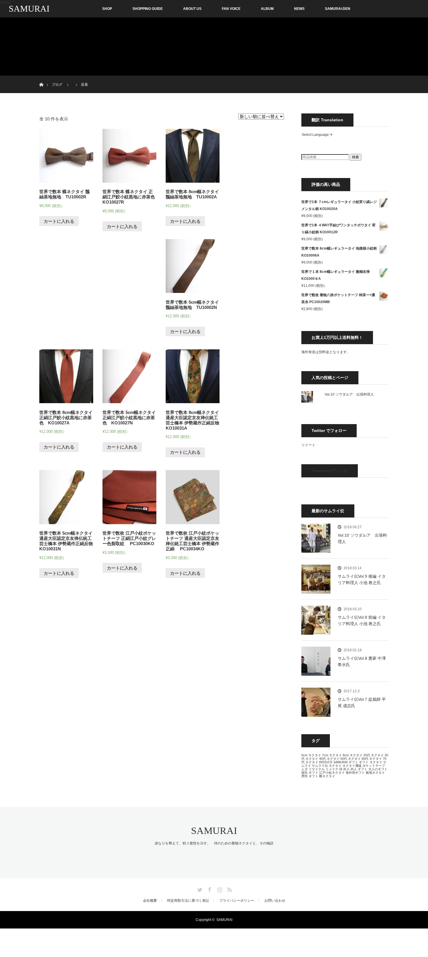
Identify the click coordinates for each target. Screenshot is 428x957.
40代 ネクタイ (329, 758)
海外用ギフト (355, 772)
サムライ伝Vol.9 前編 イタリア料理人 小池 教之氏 (362, 620)
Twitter (199, 888)
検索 (355, 157)
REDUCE (326, 762)
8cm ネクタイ (352, 755)
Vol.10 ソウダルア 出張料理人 (349, 394)
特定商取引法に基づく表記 (188, 900)
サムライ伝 (320, 765)
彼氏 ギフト (309, 772)
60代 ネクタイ (372, 758)
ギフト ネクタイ (370, 762)
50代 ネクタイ (350, 758)
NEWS (299, 9)
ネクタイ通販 (352, 765)
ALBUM (267, 9)
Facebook (209, 888)
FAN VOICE (231, 9)
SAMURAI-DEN (337, 9)
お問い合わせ (274, 900)
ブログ (57, 85)
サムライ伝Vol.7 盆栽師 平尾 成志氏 (362, 702)
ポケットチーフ (373, 765)
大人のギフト (378, 769)
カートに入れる (59, 221)
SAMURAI (29, 8)
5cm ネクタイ (311, 755)
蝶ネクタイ (327, 776)
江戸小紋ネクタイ (332, 772)
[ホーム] (41, 78)
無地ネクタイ (375, 772)
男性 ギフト (309, 776)
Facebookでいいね (330, 470)
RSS (228, 888)
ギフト (353, 762)
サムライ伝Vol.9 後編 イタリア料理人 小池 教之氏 (362, 579)
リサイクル (317, 769)
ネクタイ (335, 765)
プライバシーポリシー (236, 900)
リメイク (332, 769)
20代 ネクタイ (373, 755)
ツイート (308, 445)
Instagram (219, 888)
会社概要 (150, 900)
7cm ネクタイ (332, 755)
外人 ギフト (359, 769)
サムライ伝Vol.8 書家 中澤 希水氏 (362, 661)
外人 (346, 769)
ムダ (304, 769)
